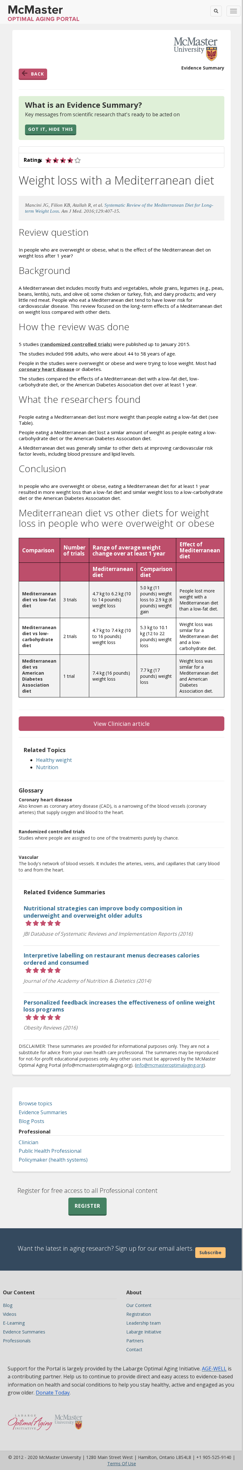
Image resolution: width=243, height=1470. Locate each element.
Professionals (17, 1341)
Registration (138, 1314)
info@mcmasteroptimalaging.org (169, 1065)
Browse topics (35, 1103)
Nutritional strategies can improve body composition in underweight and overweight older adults (102, 911)
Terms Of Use (121, 1464)
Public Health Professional (50, 1150)
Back (37, 74)
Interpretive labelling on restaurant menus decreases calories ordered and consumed (111, 958)
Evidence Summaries (43, 1112)
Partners (135, 1341)
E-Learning (14, 1323)
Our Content (139, 1305)
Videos (9, 1314)
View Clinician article (122, 723)
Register (87, 1205)
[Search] (216, 11)
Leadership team (143, 1323)
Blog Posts (31, 1121)
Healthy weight (54, 759)
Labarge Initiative (143, 1332)
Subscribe (210, 1252)
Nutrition (47, 767)
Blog (7, 1305)
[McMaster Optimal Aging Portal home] (30, 1419)
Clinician (28, 1142)
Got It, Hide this (50, 129)
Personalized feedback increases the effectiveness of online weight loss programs (119, 1006)
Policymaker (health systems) (53, 1159)
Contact (134, 1349)
